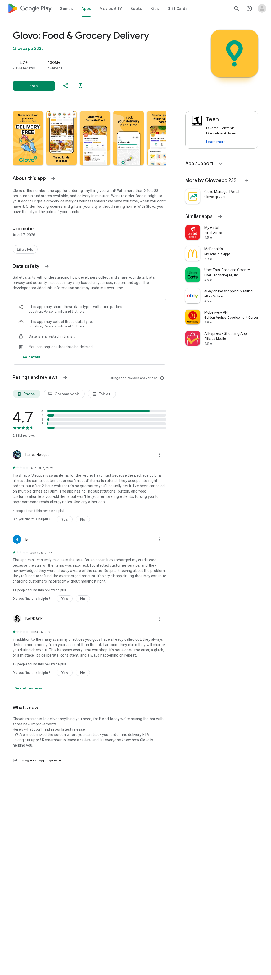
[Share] (65, 85)
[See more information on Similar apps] (220, 216)
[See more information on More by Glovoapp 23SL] (246, 180)
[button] (28, 138)
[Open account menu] (262, 8)
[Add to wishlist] (80, 85)
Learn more (215, 141)
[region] (97, 65)
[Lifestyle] (25, 249)
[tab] (66, 8)
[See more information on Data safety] (46, 266)
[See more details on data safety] (30, 357)
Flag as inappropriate (37, 760)
